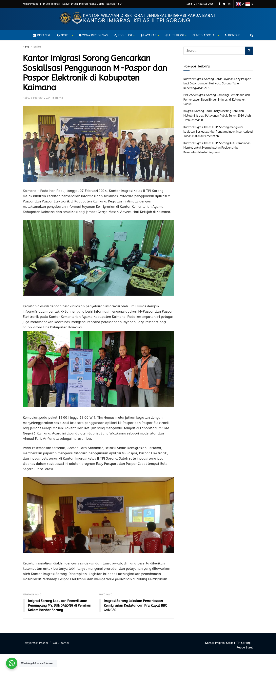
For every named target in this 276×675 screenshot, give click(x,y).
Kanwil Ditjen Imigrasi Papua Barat (83, 3)
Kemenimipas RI (32, 3)
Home (26, 46)
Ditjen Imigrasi (51, 3)
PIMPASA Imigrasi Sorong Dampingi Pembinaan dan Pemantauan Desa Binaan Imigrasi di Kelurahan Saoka (216, 99)
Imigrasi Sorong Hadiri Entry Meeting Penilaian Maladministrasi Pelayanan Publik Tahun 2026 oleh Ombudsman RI (217, 115)
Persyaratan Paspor (35, 642)
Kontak (65, 642)
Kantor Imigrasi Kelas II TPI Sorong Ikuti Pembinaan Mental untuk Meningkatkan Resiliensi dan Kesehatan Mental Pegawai (217, 148)
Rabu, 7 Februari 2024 (37, 97)
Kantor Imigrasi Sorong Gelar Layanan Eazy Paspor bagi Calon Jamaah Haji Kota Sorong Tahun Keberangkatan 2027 (217, 83)
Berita (37, 46)
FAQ (54, 642)
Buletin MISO (114, 3)
